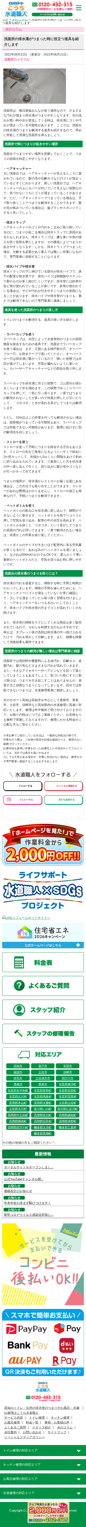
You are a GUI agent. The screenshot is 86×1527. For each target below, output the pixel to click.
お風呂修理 (12, 1422)
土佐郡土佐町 (67, 1102)
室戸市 (42, 1066)
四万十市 (67, 1078)
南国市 (18, 1072)
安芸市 (67, 1066)
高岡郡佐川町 (43, 1115)
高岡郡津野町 (67, 1121)
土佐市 (42, 1072)
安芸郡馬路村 (43, 1096)
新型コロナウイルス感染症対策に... (28, 1215)
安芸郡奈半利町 (18, 1090)
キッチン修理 (60, 1417)
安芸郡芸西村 (67, 1096)
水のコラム (65, 1427)
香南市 (18, 1084)
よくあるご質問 (15, 1427)
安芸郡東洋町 (67, 1084)
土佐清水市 (42, 1078)
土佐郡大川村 (18, 1109)
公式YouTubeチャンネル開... (23, 1179)
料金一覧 (32, 1422)
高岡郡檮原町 (18, 1121)
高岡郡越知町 (67, 1115)
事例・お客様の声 (57, 1422)
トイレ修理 (37, 1417)
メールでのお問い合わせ (52, 14)
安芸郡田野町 (43, 1090)
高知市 (18, 1066)
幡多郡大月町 (43, 1127)
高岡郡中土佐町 (18, 1115)
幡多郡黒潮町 (43, 1133)
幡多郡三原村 (67, 1127)
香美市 (42, 1084)
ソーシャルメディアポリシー (24, 1437)
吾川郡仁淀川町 (67, 1109)
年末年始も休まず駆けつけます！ (27, 1203)
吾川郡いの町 (43, 1109)
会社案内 (10, 1432)
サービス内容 (13, 1417)
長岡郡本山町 (18, 1102)
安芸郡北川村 (18, 1096)
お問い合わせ (32, 1432)
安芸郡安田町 (67, 1090)
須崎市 (67, 1072)
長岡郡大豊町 (43, 1102)
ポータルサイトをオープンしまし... (28, 1167)
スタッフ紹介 (41, 1427)
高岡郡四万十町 (18, 1127)
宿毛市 (18, 1078)
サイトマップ (57, 1432)
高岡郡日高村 (43, 1121)
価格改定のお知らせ (18, 1191)
